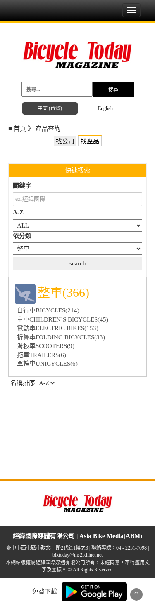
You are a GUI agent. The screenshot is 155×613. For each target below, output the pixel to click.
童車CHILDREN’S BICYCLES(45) (62, 319)
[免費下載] (94, 591)
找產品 (90, 141)
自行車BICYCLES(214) (48, 310)
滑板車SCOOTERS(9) (45, 346)
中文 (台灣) (50, 108)
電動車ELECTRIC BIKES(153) (57, 328)
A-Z (18, 212)
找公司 (65, 141)
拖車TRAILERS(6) (41, 355)
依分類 (22, 236)
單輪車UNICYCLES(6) (47, 363)
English (105, 108)
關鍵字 (22, 185)
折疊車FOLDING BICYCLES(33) (61, 337)
